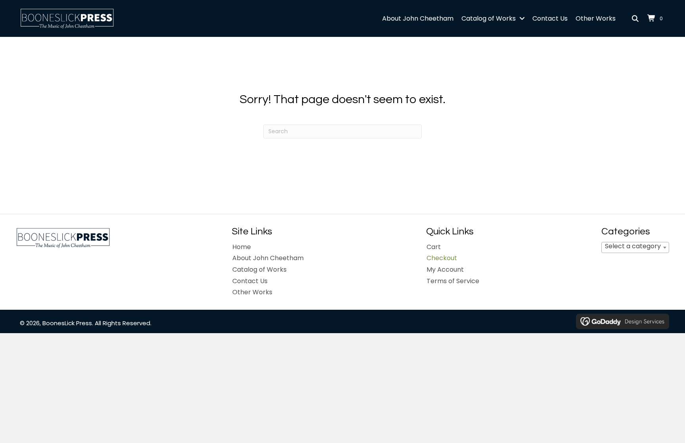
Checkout (442, 258)
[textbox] (635, 246)
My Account (445, 269)
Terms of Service (453, 281)
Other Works (252, 292)
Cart (434, 246)
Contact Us (250, 281)
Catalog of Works (259, 269)
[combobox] (635, 247)
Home (241, 246)
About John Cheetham (268, 258)
